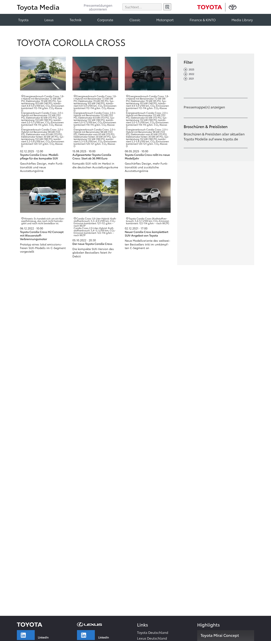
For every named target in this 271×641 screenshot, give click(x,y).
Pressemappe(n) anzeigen (204, 106)
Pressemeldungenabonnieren (98, 7)
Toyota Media (38, 6)
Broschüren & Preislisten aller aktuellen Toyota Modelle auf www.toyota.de (214, 136)
